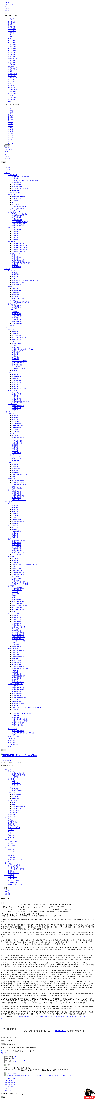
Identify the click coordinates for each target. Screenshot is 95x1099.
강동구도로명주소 (18, 588)
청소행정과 (12, 93)
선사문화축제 (16, 531)
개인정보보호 (12, 729)
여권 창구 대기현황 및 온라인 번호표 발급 (25, 181)
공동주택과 (12, 29)
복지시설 (15, 470)
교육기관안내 (16, 543)
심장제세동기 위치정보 (19, 474)
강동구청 (7, 2)
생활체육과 (12, 62)
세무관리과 (12, 64)
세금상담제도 (16, 717)
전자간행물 (15, 460)
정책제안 (15, 288)
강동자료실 (15, 431)
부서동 (6, 10)
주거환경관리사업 (18, 666)
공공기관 (15, 464)
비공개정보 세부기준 (19, 347)
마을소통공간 (12, 300)
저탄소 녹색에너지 (18, 574)
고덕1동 (10, 110)
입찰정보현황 (16, 394)
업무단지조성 (16, 678)
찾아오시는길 (12, 738)
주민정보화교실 (17, 551)
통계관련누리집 (17, 488)
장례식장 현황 (16, 646)
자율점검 (11, 325)
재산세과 (11, 85)
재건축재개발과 (13, 80)
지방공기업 (15, 384)
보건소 (6, 6)
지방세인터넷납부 (18, 226)
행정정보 (7, 327)
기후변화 (15, 560)
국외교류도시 (16, 494)
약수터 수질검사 (17, 570)
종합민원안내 (12, 175)
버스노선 (15, 592)
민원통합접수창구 (18, 229)
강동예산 (11, 372)
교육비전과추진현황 (18, 541)
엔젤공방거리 (16, 701)
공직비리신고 (16, 257)
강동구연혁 (15, 421)
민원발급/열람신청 (14, 212)
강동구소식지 (16, 458)
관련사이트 (15, 644)
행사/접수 (15, 273)
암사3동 (10, 137)
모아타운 (15, 658)
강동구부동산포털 (18, 601)
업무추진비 (15, 359)
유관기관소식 (16, 453)
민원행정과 (12, 46)
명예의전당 (15, 294)
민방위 (14, 643)
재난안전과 (12, 82)
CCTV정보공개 (17, 366)
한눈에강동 (8, 149)
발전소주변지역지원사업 (20, 582)
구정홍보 (11, 455)
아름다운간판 (16, 568)
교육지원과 (12, 31)
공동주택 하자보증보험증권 (21, 668)
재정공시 (15, 378)
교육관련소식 (16, 554)
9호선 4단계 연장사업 (19, 609)
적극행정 (15, 265)
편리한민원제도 (17, 182)
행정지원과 (12, 99)
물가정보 (15, 705)
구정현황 (15, 331)
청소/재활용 (16, 576)
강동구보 (15, 451)
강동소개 (7, 412)
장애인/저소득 (16, 519)
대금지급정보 (16, 398)
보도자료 (15, 439)
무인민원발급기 (17, 220)
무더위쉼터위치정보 (18, 637)
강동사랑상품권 (17, 693)
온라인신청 (12, 271)
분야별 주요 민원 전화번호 (20, 177)
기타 (13, 476)
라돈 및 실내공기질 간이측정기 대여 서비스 (26, 564)
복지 (9, 504)
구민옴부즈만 (12, 241)
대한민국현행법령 (18, 406)
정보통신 (15, 200)
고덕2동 (10, 112)
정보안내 (15, 507)
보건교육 (15, 278)
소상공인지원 (16, 691)
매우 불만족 (31, 1051)
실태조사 (15, 672)
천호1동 (10, 139)
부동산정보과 (12, 58)
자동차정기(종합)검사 (19, 206)
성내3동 (10, 131)
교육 (9, 539)
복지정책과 (12, 56)
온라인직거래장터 (18, 496)
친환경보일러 (16, 578)
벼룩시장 (15, 276)
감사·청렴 (15, 370)
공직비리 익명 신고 (18, 259)
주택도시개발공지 (18, 650)
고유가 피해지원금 (18, 339)
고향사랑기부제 (17, 323)
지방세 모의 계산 (17, 715)
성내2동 (10, 130)
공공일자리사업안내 (18, 689)
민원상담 (15, 231)
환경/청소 (11, 556)
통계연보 (15, 486)
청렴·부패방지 (16, 267)
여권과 (10, 72)
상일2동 (10, 126)
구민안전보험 (16, 631)
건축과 (10, 25)
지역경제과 (12, 91)
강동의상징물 (16, 423)
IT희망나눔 (15, 312)
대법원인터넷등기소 (18, 224)
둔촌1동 (10, 116)
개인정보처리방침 (18, 731)
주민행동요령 (16, 619)
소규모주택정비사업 (18, 656)
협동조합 (15, 699)
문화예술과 (12, 44)
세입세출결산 (16, 380)
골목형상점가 (16, 695)
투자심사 (15, 386)
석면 (13, 566)
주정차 (14, 597)
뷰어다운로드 (12, 742)
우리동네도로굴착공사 (19, 676)
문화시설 (15, 537)
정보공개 (11, 341)
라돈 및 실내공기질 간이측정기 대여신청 (25, 280)
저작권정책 (12, 735)
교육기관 (15, 466)
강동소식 (15, 435)
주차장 (14, 611)
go (16, 1056)
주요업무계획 (16, 335)
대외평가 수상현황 (18, 443)
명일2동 (10, 122)
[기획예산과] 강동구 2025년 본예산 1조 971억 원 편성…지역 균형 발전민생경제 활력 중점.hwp (48, 1016)
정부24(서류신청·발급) (19, 214)
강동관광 (15, 527)
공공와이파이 (16, 599)
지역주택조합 (16, 662)
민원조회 (15, 237)
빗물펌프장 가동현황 (19, 627)
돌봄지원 (15, 523)
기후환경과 (12, 36)
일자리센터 (15, 686)
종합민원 (7, 173)
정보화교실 (15, 274)
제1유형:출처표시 (60, 1031)
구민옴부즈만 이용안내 (19, 245)
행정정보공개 (16, 343)
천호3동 (10, 143)
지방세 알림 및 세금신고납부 (21, 713)
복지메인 (15, 505)
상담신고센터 (12, 227)
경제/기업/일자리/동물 (15, 684)
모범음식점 (15, 472)
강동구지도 (15, 419)
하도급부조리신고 (18, 261)
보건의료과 (12, 50)
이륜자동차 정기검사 (19, 208)
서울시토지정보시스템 (19, 605)
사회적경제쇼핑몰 (18, 703)
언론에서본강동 (17, 441)
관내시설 (11, 462)
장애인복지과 (12, 78)
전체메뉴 (7, 158)
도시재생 (15, 670)
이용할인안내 (16, 498)
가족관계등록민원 (18, 216)
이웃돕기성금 (16, 319)
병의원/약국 (16, 468)
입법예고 (15, 449)
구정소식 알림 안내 (18, 284)
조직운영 (15, 333)
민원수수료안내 (17, 184)
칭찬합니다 (15, 292)
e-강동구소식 (16, 457)
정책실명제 (15, 353)
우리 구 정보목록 (17, 351)
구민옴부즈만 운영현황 (19, 247)
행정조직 (15, 415)
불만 (23, 1051)
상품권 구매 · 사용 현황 (19, 361)
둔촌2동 (10, 118)
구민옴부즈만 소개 (18, 243)
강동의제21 (15, 558)
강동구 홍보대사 (17, 425)
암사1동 (10, 133)
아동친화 (15, 515)
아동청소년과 (12, 68)
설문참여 (15, 296)
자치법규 (15, 410)
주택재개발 (15, 654)
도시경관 (15, 680)
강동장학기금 (16, 547)
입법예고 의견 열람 (18, 298)
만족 (12, 1051)
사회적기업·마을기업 (19, 697)
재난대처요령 (16, 617)
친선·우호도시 (13, 490)
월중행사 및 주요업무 (19, 337)
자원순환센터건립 (18, 572)
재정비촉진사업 (17, 664)
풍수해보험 (15, 629)
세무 (13, 202)
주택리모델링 (16, 660)
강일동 (10, 108)
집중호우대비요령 (18, 635)
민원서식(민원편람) (14, 192)
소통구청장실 (8, 4)
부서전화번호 (8, 1090)
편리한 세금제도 (17, 725)
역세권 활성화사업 (18, 682)
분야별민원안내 (13, 194)
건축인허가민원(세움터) (20, 222)
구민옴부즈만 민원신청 (19, 249)
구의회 (6, 8)
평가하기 (4, 1053)
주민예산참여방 (17, 290)
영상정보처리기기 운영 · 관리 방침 (23, 733)
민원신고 (15, 233)
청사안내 (15, 417)
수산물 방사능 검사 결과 (20, 584)
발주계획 (15, 392)
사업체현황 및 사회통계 (19, 484)
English (6, 151)
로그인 (6, 154)
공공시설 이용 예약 (18, 282)
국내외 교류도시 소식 (19, 500)
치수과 (10, 95)
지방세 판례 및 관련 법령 (20, 721)
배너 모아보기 (16, 190)
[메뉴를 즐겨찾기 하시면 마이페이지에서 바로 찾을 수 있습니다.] (1, 903)
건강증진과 (12, 23)
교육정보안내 (16, 545)
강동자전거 (15, 594)
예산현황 (15, 374)
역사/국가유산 (16, 529)
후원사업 (15, 318)
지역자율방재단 (17, 621)
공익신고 (15, 255)
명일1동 (10, 120)
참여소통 (7, 269)
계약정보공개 (12, 390)
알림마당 (15, 615)
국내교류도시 (16, 492)
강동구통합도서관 (18, 552)
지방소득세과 (12, 89)
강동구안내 (12, 413)
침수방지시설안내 (18, 633)
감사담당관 (12, 21)
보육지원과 (12, 54)
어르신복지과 (12, 70)
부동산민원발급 (17, 218)
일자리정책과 (12, 74)
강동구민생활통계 (18, 480)
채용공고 (15, 447)
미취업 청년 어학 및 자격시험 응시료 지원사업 (27, 707)
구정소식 (11, 433)
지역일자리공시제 (18, 688)
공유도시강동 (12, 304)
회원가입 (7, 156)
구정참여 (11, 286)
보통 (17, 1051)
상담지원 (15, 239)
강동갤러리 (15, 429)
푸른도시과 (12, 97)
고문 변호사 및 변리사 (19, 368)
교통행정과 (12, 33)
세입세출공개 (16, 382)
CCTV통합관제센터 (18, 641)
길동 (9, 114)
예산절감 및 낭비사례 (19, 388)
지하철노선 (15, 596)
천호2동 (10, 141)
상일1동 (10, 124)
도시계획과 (12, 42)
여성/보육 (15, 513)
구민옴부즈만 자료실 (19, 251)
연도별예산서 (16, 376)
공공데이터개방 (17, 365)
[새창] (11, 1073)
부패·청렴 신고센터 (14, 253)
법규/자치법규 (12, 404)
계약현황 (15, 396)
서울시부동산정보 (18, 603)
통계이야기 (12, 478)
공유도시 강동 (16, 306)
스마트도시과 (12, 66)
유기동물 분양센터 (18, 316)
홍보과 (10, 101)
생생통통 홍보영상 (18, 437)
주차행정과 (12, 87)
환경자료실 (15, 580)
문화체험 (15, 535)
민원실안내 (15, 179)
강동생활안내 (16, 427)
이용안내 (7, 727)
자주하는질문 (12, 210)
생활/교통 (11, 586)
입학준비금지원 (17, 549)
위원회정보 (15, 357)
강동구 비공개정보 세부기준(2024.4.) (24, 349)
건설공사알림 (16, 674)
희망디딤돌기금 (17, 321)
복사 (62, 907)
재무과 (10, 83)
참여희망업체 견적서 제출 (20, 402)
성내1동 (10, 128)
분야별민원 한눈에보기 (19, 196)
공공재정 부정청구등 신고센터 (22, 263)
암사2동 (10, 135)
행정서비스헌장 (17, 186)
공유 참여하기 (16, 308)
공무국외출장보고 (18, 363)
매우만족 (6, 1051)
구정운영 (11, 329)
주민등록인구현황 (18, 482)
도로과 (10, 38)
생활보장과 (12, 60)
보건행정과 (12, 52)
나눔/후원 (11, 310)
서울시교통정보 (17, 590)
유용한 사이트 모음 (18, 723)
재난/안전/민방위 (13, 613)
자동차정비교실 (17, 607)
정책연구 (15, 355)
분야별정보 (8, 502)
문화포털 (7, 147)
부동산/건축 (16, 204)
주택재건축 (15, 652)
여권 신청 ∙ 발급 (17, 198)
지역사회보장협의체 (18, 521)
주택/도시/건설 (13, 648)
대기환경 (15, 562)
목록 (2, 1018)
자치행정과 (12, 76)
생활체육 (15, 533)
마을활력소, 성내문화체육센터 (22, 302)
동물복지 (15, 709)
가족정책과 (12, 19)
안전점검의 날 (16, 625)
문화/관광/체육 (13, 525)
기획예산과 (12, 35)
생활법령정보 (16, 408)
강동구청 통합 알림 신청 (20, 188)
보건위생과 (12, 48)
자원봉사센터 (16, 314)
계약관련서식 (16, 400)
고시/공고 (15, 445)
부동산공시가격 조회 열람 (20, 719)
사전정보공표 (16, 345)
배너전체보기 (12, 740)
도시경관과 (12, 40)
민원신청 (15, 235)
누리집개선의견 (13, 744)
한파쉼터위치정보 (18, 639)
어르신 (14, 517)
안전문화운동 (16, 623)
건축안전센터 (12, 27)
